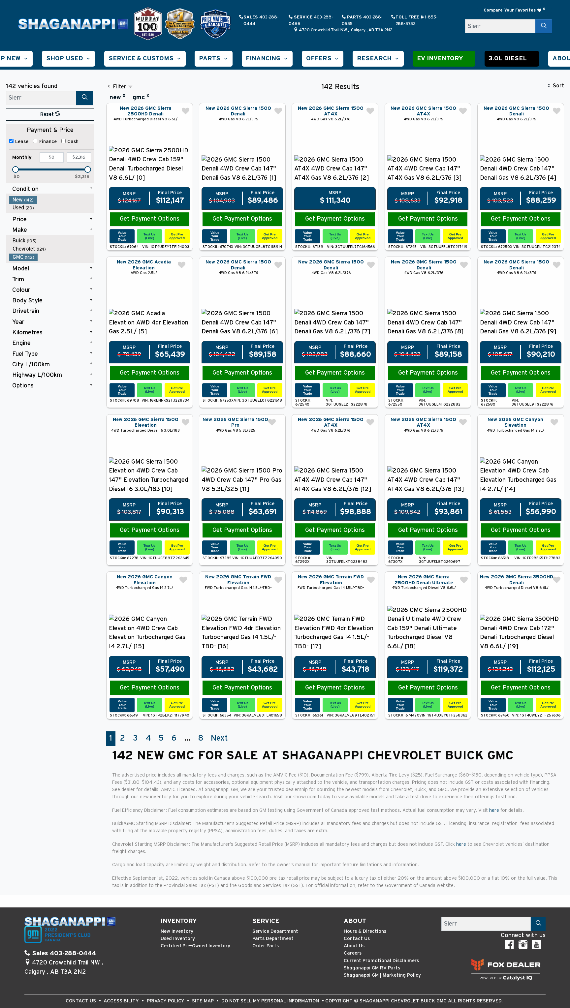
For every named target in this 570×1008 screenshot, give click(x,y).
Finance (48, 141)
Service (265, 921)
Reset (47, 114)
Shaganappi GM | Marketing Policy (382, 975)
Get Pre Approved (177, 236)
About (355, 921)
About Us (354, 945)
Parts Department (273, 938)
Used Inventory (178, 938)
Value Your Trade (122, 236)
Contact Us (357, 938)
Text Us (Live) (149, 236)
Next (219, 738)
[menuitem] (51, 200)
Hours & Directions (365, 931)
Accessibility (122, 1000)
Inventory (179, 921)
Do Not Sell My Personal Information (270, 1000)
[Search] (543, 26)
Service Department (275, 931)
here (494, 810)
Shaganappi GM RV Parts (372, 967)
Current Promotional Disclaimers (381, 960)
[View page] (149, 23)
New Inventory (177, 931)
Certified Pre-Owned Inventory (195, 945)
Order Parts (265, 945)
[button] (68, 59)
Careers (353, 953)
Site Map (203, 1000)
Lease (21, 141)
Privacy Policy (166, 1000)
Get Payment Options (149, 219)
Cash (73, 141)
